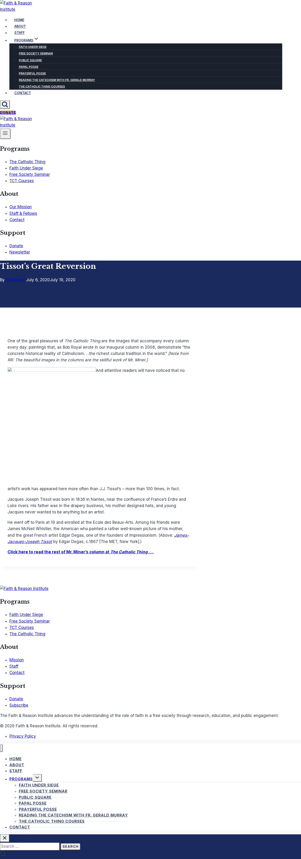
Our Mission (20, 206)
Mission (16, 660)
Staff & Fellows (23, 213)
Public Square (30, 60)
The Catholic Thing (27, 161)
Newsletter (19, 252)
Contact (22, 93)
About (20, 26)
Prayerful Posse (32, 73)
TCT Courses (21, 180)
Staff (19, 33)
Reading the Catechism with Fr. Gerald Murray (57, 80)
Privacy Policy (22, 736)
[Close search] (4, 838)
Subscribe (18, 705)
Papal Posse (28, 67)
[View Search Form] (5, 104)
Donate (8, 113)
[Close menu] (1, 748)
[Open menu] (5, 133)
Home (19, 20)
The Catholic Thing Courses (42, 86)
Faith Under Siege (33, 47)
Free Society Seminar (36, 53)
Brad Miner (15, 279)
